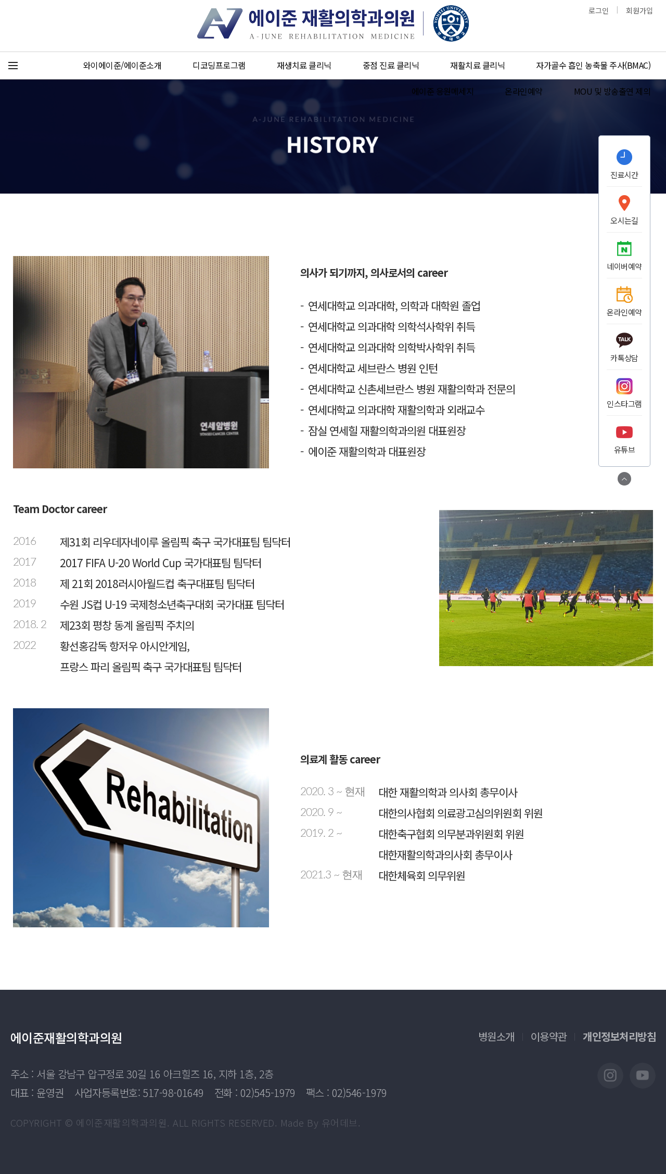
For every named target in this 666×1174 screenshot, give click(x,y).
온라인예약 (524, 91)
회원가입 (639, 10)
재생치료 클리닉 (304, 65)
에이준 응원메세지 (443, 91)
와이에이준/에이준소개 (122, 65)
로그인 (598, 10)
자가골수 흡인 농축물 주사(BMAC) (593, 65)
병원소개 (496, 1036)
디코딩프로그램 (219, 65)
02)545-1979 (268, 1092)
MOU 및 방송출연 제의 (612, 91)
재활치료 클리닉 (477, 65)
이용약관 (549, 1036)
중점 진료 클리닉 (391, 65)
